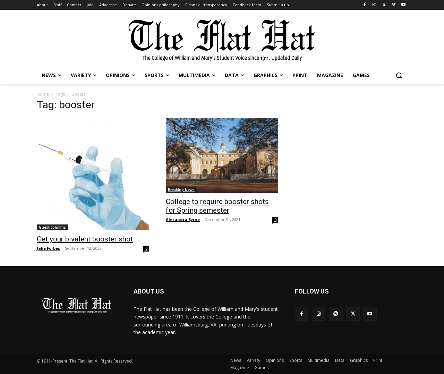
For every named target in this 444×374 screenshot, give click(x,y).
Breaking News (181, 189)
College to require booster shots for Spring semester (217, 205)
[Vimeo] (394, 5)
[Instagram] (374, 5)
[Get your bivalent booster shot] (93, 174)
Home (43, 94)
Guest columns (52, 227)
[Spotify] (335, 314)
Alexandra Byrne (183, 219)
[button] (399, 75)
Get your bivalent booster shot (85, 239)
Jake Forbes (48, 248)
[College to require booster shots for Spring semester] (222, 155)
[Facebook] (365, 5)
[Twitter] (384, 5)
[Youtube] (403, 5)
